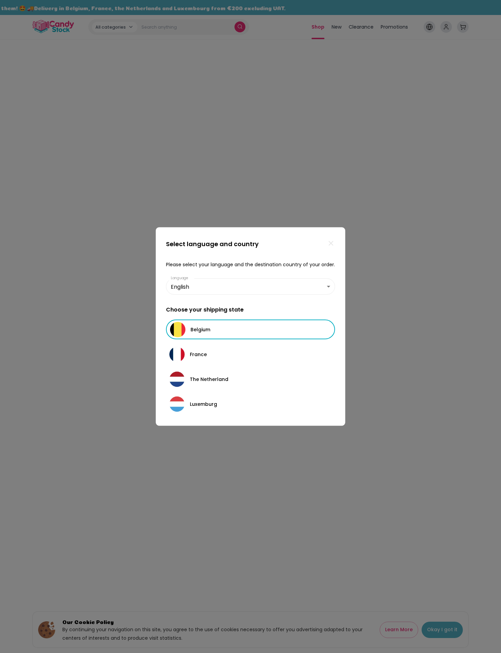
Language (179, 278)
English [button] (180, 286)
